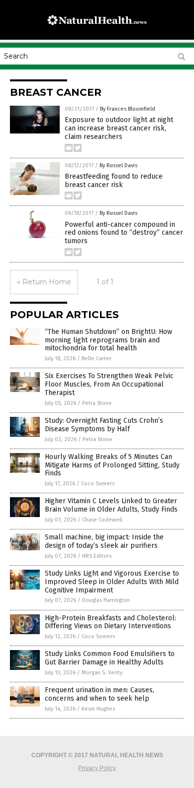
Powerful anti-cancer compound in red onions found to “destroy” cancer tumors (124, 233)
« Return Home (44, 281)
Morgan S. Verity (102, 672)
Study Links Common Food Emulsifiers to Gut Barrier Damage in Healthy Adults (110, 658)
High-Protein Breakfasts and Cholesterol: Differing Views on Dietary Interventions (110, 622)
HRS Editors (96, 556)
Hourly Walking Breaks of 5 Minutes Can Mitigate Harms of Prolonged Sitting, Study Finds (112, 465)
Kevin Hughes (98, 709)
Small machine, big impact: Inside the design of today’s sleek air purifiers (104, 541)
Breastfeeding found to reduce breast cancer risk (114, 180)
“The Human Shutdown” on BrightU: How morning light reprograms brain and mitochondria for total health (108, 340)
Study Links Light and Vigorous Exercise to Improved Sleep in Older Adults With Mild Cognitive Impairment (112, 581)
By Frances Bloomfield (127, 109)
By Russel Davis (118, 165)
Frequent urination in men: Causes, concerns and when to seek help (99, 694)
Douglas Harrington (106, 600)
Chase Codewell (102, 520)
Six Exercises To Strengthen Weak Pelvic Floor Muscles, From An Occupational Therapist (109, 384)
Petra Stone (97, 403)
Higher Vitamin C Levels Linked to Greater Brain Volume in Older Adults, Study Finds (111, 505)
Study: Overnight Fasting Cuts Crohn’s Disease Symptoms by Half (104, 424)
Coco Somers (97, 483)
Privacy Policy (97, 768)
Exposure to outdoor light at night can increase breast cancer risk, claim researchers (119, 128)
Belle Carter (96, 358)
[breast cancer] (97, 29)
